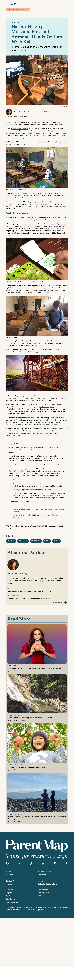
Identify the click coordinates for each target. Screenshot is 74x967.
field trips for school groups (52, 424)
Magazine (10, 893)
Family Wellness (13, 596)
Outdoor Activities (14, 715)
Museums (57, 541)
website (20, 424)
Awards (9, 884)
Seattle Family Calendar (18, 9)
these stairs (46, 490)
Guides (9, 896)
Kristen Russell (14, 671)
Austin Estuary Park (46, 407)
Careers (9, 878)
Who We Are (11, 875)
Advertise (42, 875)
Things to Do (16, 22)
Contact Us (10, 881)
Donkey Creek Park (20, 484)
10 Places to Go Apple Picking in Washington (26, 767)
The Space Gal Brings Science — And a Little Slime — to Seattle (34, 668)
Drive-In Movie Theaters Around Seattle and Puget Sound (29, 592)
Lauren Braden (14, 770)
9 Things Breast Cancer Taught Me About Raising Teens (28, 599)
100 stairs (28, 206)
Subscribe (61, 4)
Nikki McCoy (22, 112)
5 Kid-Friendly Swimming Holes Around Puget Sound (29, 718)
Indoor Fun (11, 541)
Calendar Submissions (47, 884)
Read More (58, 602)
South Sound (35, 541)
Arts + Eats (11, 666)
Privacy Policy (44, 893)
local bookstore (33, 204)
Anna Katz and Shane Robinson (18, 720)
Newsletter (10, 899)
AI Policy (41, 896)
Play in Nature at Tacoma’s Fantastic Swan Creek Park (33, 506)
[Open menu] (67, 4)
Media (40, 881)
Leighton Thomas (15, 821)
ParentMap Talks (13, 902)
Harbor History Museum (19, 129)
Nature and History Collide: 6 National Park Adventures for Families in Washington (36, 818)
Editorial (41, 878)
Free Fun (47, 541)
